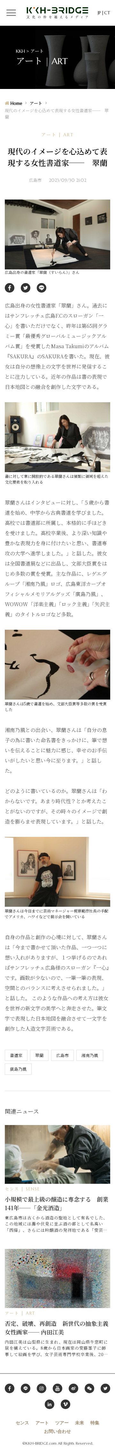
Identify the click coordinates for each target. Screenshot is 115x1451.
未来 (79, 1423)
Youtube (57, 1388)
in (49, 1404)
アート (36, 103)
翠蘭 (39, 1055)
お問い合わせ (57, 1431)
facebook (9, 288)
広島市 (62, 1055)
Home (16, 103)
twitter (25, 288)
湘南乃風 (89, 1055)
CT (107, 13)
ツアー (62, 1423)
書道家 (16, 1055)
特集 (94, 1423)
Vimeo (65, 1404)
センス (22, 1423)
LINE (41, 288)
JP (99, 13)
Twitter (105, 1388)
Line (25, 1388)
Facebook (9, 1388)
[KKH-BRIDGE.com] (57, 13)
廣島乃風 (18, 1069)
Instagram (41, 1388)
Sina (73, 1388)
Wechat (89, 1388)
